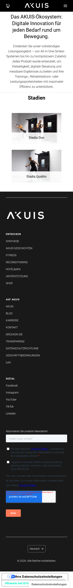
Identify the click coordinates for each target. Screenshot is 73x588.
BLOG (9, 313)
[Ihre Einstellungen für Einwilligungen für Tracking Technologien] (49, 584)
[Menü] (65, 6)
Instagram (12, 392)
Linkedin (11, 413)
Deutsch (35, 548)
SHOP (9, 283)
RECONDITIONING (17, 262)
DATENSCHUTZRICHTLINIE (22, 348)
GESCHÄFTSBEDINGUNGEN (23, 355)
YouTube (11, 399)
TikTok (10, 406)
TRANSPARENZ (15, 341)
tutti (8, 362)
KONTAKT (12, 327)
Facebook (12, 385)
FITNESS (11, 255)
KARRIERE (12, 320)
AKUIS (9, 306)
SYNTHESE (12, 241)
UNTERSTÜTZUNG (17, 276)
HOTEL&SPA (13, 269)
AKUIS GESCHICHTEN (19, 248)
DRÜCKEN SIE (14, 334)
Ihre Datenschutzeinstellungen (38, 576)
